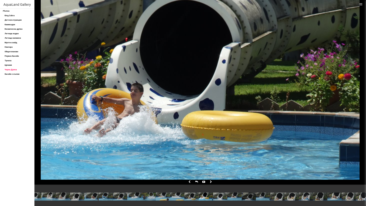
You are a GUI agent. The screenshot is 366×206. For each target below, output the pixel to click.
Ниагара (9, 47)
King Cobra (10, 15)
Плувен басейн (12, 56)
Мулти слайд (11, 42)
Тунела (8, 60)
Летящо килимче (13, 38)
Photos (6, 11)
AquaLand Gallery (17, 4)
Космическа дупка (13, 29)
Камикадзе (10, 24)
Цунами (8, 65)
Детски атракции (13, 20)
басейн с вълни (12, 74)
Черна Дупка (11, 69)
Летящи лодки (12, 33)
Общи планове (11, 51)
